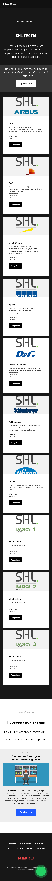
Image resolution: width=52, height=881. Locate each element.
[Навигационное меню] (47, 4)
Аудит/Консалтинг (24, 848)
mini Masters (25, 844)
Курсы (10, 848)
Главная (12, 844)
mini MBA (39, 844)
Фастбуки (40, 848)
